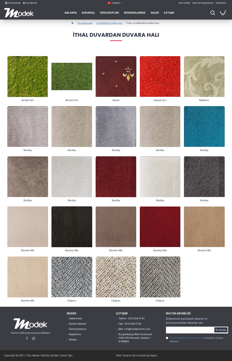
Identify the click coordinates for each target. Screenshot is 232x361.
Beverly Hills (27, 250)
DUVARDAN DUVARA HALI (109, 23)
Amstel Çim (71, 100)
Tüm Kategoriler (85, 23)
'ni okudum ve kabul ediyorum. (196, 340)
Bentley (28, 150)
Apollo (116, 100)
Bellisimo (204, 100)
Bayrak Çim (160, 100)
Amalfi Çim (28, 100)
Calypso (71, 300)
